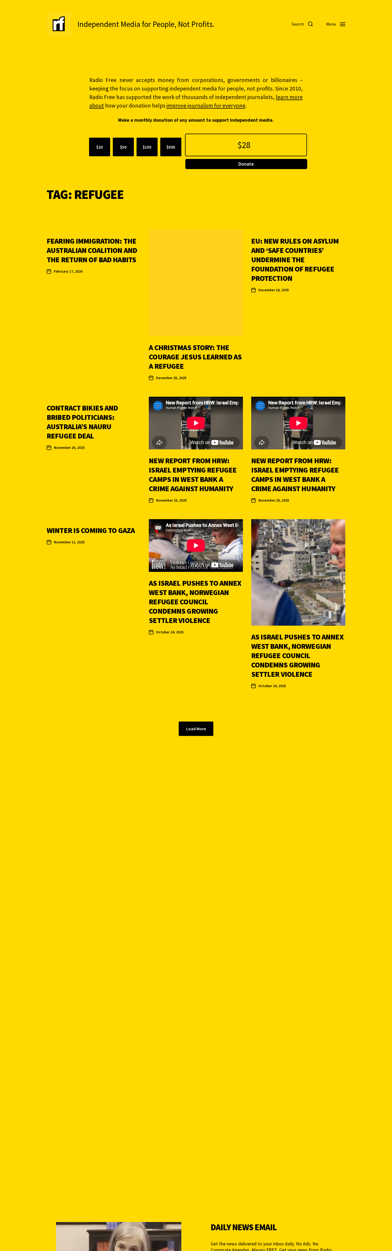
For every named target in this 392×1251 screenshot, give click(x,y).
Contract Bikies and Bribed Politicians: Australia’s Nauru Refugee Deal (82, 422)
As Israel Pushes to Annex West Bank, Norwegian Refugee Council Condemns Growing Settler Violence (195, 601)
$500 (170, 147)
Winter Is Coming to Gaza (91, 530)
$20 (99, 147)
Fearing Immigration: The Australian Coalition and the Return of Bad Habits (92, 250)
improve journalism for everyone (205, 105)
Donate (246, 164)
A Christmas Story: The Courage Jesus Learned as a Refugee (195, 357)
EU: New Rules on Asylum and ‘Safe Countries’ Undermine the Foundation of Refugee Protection (295, 259)
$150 (147, 147)
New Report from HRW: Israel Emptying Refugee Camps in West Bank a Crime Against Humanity (193, 474)
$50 (123, 147)
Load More (196, 728)
